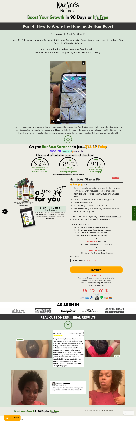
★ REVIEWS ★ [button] (134, 213)
